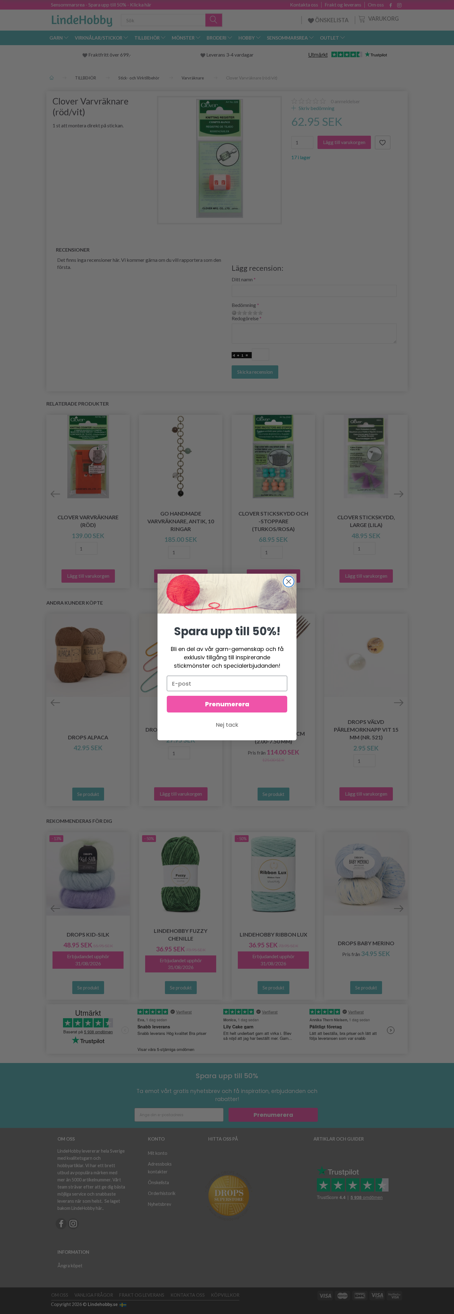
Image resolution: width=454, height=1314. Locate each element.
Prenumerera (227, 704)
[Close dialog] (288, 581)
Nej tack (227, 725)
